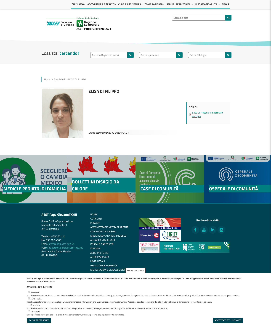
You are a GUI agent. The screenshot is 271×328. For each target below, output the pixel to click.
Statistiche (35, 305)
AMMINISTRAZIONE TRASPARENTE (109, 227)
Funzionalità (36, 298)
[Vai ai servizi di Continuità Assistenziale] (170, 240)
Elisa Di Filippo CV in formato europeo (207, 114)
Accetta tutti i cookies (228, 320)
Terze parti (35, 311)
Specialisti (59, 79)
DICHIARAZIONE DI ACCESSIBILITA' (109, 270)
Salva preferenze (39, 320)
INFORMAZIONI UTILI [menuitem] (206, 4)
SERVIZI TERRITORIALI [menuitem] (178, 4)
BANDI (93, 214)
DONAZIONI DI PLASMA (103, 231)
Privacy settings (135, 270)
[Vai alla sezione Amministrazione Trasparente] (160, 228)
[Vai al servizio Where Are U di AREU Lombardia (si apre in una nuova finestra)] (149, 240)
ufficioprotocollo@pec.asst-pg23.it (64, 247)
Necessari (35, 292)
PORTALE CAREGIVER (102, 244)
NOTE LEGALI (97, 261)
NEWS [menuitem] (225, 4)
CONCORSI (96, 218)
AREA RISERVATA (99, 257)
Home (47, 79)
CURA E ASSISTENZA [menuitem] (129, 4)
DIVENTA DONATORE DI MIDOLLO (108, 236)
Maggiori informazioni (39, 287)
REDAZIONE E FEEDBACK (104, 265)
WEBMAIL (95, 248)
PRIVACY (95, 223)
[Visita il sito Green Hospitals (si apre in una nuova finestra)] (194, 252)
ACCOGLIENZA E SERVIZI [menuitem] (101, 4)
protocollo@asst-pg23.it (61, 244)
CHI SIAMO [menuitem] (78, 4)
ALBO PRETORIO (99, 253)
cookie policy (155, 278)
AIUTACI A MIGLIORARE (103, 240)
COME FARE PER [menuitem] (154, 4)
